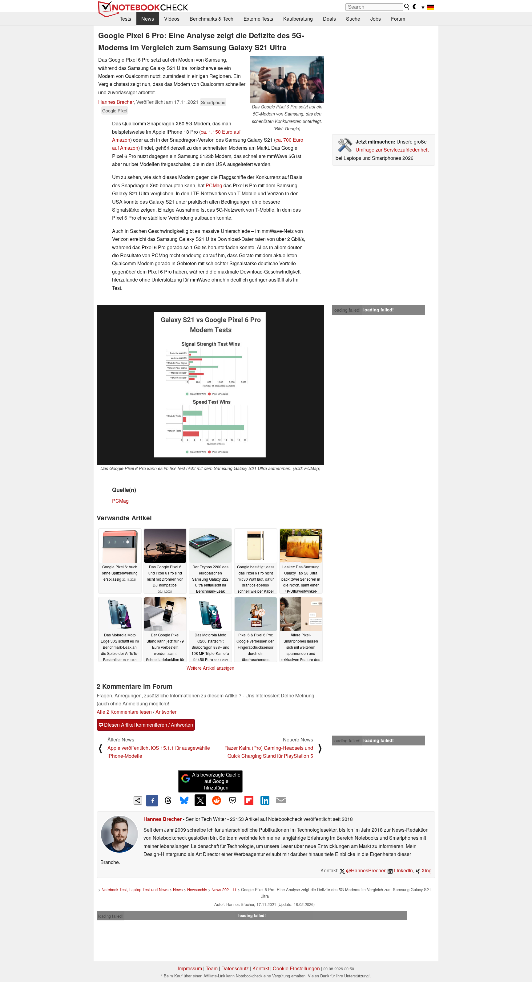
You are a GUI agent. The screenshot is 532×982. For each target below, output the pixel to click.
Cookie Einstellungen (296, 968)
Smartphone (213, 102)
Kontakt (260, 968)
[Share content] (138, 800)
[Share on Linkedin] (265, 800)
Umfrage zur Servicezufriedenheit (392, 149)
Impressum (190, 968)
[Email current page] (281, 800)
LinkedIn (403, 870)
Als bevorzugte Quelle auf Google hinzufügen (216, 781)
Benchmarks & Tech (211, 18)
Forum (398, 18)
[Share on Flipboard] (249, 800)
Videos (171, 18)
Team (212, 968)
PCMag (214, 185)
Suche (353, 18)
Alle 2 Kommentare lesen (124, 711)
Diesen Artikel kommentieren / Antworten (148, 724)
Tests (125, 18)
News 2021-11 (224, 889)
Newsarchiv (197, 889)
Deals (329, 18)
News (147, 18)
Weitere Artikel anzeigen (210, 668)
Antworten (166, 711)
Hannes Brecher (116, 101)
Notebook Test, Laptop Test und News (135, 889)
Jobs (375, 18)
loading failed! (347, 310)
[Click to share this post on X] (200, 800)
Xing (426, 870)
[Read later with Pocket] (233, 800)
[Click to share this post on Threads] (168, 800)
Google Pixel (114, 110)
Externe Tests (258, 18)
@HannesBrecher (365, 870)
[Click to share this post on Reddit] (216, 800)
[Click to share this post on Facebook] (152, 800)
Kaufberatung (298, 18)
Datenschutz (235, 968)
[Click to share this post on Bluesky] (184, 800)
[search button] (407, 7)
